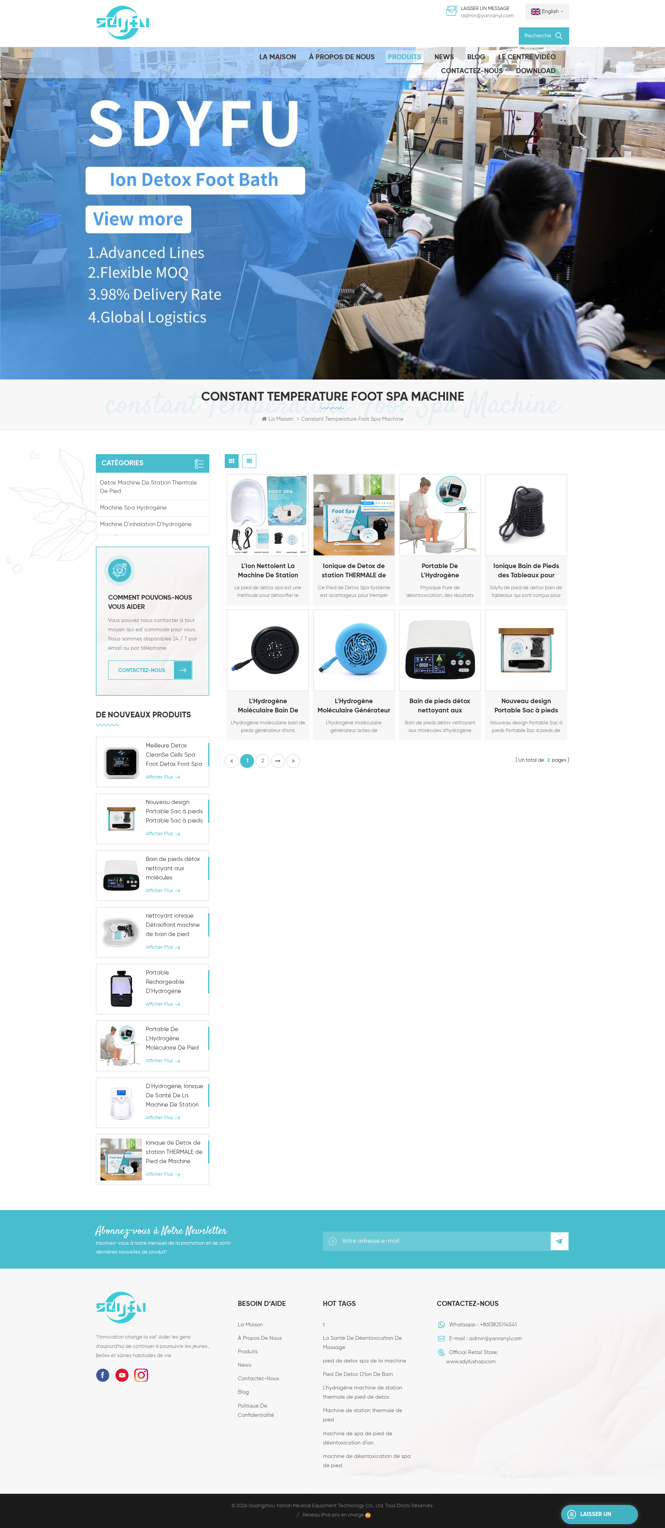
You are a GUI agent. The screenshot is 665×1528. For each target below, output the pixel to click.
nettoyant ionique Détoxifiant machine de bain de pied (173, 925)
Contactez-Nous (472, 71)
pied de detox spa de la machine (364, 1361)
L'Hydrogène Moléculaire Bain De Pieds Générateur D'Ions (268, 707)
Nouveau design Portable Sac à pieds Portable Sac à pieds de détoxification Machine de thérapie (526, 707)
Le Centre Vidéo (527, 57)
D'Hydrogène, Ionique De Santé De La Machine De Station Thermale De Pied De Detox (174, 1096)
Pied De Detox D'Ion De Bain (358, 1374)
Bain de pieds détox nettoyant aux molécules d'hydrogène (440, 707)
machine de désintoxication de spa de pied (367, 1461)
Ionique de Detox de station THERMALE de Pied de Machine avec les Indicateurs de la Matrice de (354, 571)
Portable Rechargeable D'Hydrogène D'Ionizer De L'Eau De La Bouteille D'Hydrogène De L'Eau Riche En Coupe (174, 983)
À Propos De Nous (342, 57)
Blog (476, 57)
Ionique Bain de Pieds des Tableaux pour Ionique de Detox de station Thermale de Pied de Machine (526, 571)
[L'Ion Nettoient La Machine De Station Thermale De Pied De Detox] (267, 515)
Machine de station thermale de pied (362, 1415)
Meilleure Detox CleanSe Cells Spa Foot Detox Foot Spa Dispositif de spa (174, 756)
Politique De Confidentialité (256, 1410)
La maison (277, 57)
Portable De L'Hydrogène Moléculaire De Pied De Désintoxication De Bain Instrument (440, 571)
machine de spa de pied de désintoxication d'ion (357, 1438)
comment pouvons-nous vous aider (150, 602)
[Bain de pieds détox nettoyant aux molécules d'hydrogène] (440, 650)
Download (536, 71)
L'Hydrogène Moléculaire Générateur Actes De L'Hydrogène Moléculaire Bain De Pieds (353, 707)
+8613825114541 (498, 1324)
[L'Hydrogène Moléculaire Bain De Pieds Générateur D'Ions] (267, 650)
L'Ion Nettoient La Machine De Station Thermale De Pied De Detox (268, 571)
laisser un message (595, 1517)
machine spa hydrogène (133, 508)
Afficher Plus (258, 548)
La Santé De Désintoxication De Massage (362, 1343)
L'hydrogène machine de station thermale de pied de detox (362, 1392)
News (444, 57)
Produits (404, 57)
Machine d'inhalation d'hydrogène (146, 524)
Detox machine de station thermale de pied (148, 487)
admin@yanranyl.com (487, 15)
